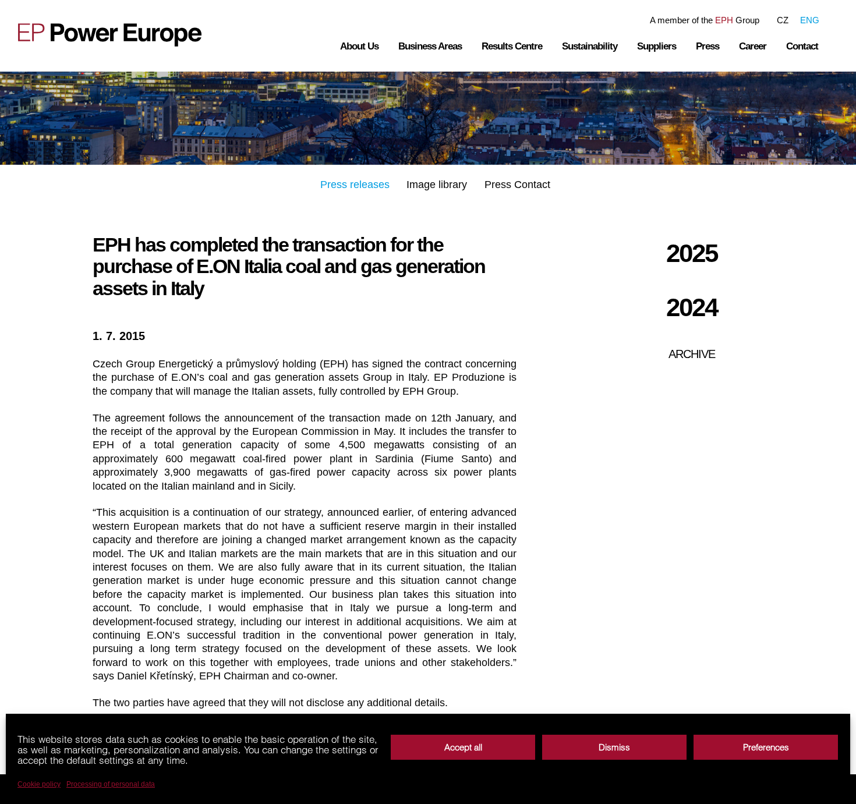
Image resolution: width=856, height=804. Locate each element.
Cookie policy (39, 784)
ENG (809, 20)
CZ (782, 20)
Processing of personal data (110, 784)
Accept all (463, 747)
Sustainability (589, 46)
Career (752, 46)
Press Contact (517, 184)
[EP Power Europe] (111, 35)
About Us (359, 46)
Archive (691, 354)
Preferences (766, 747)
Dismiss (614, 747)
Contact (802, 46)
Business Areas (430, 46)
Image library (436, 184)
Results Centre (512, 46)
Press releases (355, 184)
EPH (724, 20)
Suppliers (656, 46)
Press (707, 46)
